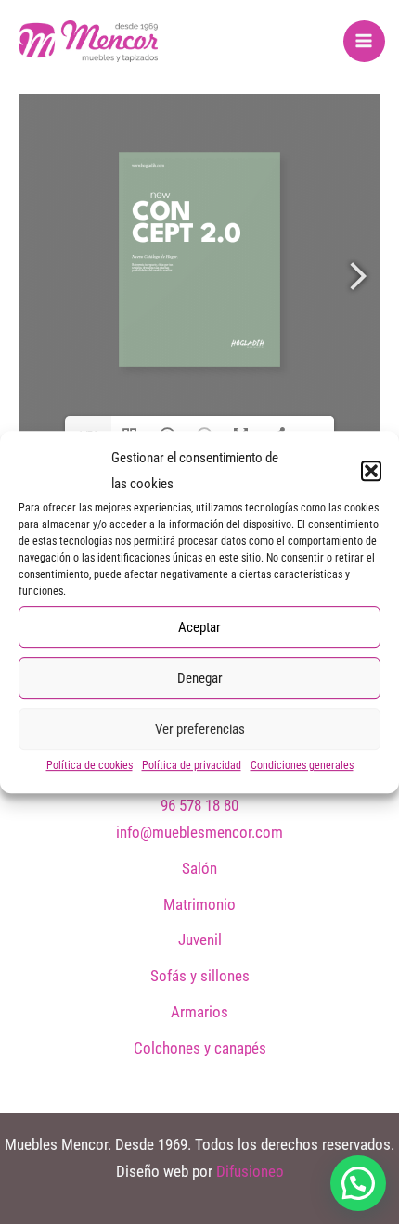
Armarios (199, 1012)
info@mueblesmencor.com (199, 832)
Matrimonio (199, 904)
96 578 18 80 (199, 805)
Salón (199, 868)
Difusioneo (250, 1171)
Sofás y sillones (200, 975)
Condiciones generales (302, 765)
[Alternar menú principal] (364, 41)
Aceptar (199, 627)
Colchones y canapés (200, 1048)
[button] (371, 471)
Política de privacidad (191, 765)
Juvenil (200, 939)
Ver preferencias (200, 729)
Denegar (200, 678)
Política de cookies (89, 765)
